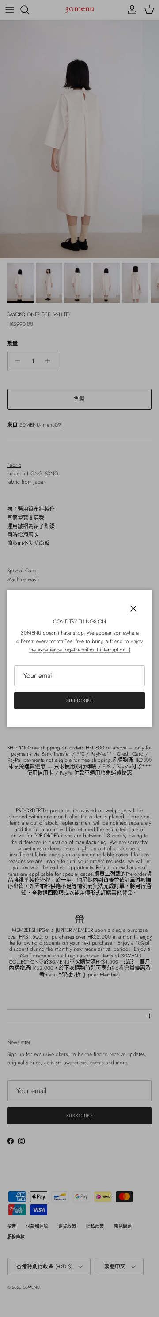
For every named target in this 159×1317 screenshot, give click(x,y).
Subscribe (79, 700)
